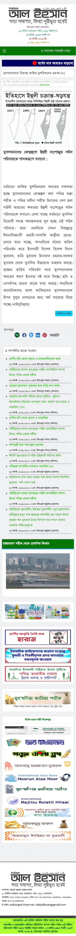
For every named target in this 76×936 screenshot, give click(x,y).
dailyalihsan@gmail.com (51, 904)
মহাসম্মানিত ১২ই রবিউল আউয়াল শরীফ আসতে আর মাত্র (38, 926)
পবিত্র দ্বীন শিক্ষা (44, 85)
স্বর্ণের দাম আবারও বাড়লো (53, 63)
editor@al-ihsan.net (22, 904)
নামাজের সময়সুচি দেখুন (56, 51)
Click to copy (64, 313)
